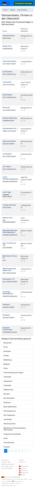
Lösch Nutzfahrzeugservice (10, 178)
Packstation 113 (8, 279)
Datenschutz (5, 460)
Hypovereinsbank (9, 141)
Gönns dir (6, 107)
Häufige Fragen (6, 462)
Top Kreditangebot (7, 468)
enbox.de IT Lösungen (15, 483)
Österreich (24, 470)
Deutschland (24, 466)
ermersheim (7, 82)
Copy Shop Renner (10, 61)
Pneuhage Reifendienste (8, 293)
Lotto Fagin (7, 192)
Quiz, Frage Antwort (7, 466)
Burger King (7, 46)
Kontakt (21, 460)
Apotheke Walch (9, 36)
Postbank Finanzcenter (7, 329)
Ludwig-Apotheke (9, 205)
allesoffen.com (13, 485)
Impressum (22, 462)
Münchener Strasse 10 (10, 257)
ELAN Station (8, 72)
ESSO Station (7, 95)
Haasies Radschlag (10, 118)
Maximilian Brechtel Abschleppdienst (10, 231)
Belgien (23, 474)
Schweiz (23, 468)
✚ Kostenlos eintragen (23, 3)
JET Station (7, 167)
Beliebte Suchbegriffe (8, 464)
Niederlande (24, 472)
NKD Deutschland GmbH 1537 (9, 269)
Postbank (6, 304)
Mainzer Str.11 (8, 218)
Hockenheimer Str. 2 (10, 128)
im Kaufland (7, 154)
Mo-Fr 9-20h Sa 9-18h (9, 244)
